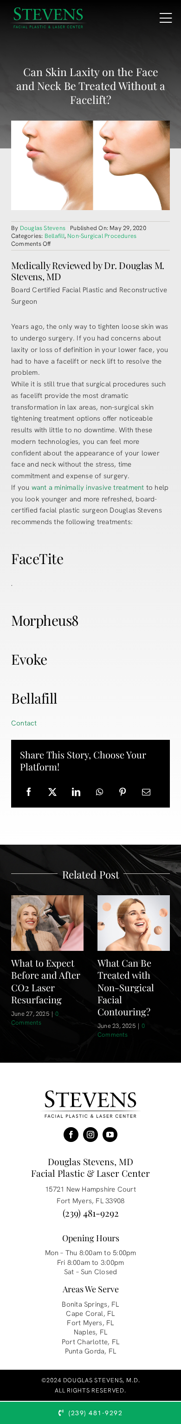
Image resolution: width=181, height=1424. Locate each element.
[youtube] (110, 1134)
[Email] (146, 792)
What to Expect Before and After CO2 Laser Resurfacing (45, 980)
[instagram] (90, 1134)
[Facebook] (29, 792)
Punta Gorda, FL (90, 1351)
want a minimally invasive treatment (88, 487)
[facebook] (71, 1134)
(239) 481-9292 (91, 1212)
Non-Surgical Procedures (101, 236)
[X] (52, 792)
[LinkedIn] (76, 792)
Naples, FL (90, 1332)
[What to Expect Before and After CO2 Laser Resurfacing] (47, 922)
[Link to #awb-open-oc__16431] (166, 18)
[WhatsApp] (99, 792)
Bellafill (55, 236)
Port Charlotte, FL (90, 1342)
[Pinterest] (122, 792)
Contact (24, 723)
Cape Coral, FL (90, 1313)
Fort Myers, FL (90, 1323)
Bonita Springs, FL (90, 1304)
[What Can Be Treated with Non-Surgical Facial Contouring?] (133, 922)
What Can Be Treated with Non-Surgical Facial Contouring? (125, 986)
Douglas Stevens (42, 228)
